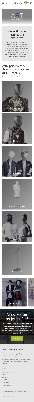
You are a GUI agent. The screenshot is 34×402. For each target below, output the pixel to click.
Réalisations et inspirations (6, 378)
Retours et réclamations (25, 391)
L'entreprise (5, 382)
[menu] (26, 2)
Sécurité (16, 391)
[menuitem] (24, 2)
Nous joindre (17, 338)
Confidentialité (12, 393)
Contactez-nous (6, 385)
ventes (18, 393)
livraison (22, 393)
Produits (4, 369)
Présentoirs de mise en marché (8, 373)
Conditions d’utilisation (7, 391)
